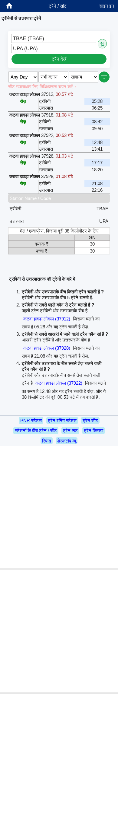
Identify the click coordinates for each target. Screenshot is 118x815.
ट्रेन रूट (70, 430)
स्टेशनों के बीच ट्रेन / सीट (36, 430)
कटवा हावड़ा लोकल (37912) (46, 318)
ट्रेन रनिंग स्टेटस (62, 420)
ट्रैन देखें (59, 58)
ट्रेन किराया (93, 430)
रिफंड (46, 440)
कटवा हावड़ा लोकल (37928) (46, 348)
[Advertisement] (59, 507)
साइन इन (106, 6)
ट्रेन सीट (90, 420)
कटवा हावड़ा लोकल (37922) (58, 383)
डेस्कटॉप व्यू (66, 440)
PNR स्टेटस (31, 420)
